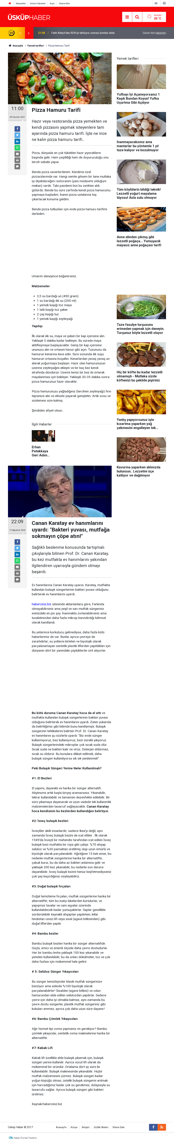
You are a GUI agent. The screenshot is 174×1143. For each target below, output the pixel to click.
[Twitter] (17, 135)
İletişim (86, 1127)
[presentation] (20, 33)
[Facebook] (17, 129)
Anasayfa (61, 1127)
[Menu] (127, 17)
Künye (74, 1127)
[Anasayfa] (10, 3)
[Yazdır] (17, 160)
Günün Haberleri (38, 3)
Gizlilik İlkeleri (101, 1127)
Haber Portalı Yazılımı (25, 1138)
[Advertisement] (72, 245)
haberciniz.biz (41, 604)
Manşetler (21, 3)
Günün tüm (154, 33)
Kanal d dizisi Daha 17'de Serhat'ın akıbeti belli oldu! (82, 33)
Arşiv (52, 3)
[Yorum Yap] (17, 166)
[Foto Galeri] (164, 3)
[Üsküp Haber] (29, 16)
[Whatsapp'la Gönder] (17, 147)
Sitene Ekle (64, 3)
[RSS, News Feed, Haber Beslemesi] (162, 1127)
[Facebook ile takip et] (153, 1127)
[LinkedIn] (17, 141)
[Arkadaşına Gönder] (17, 154)
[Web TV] (156, 3)
